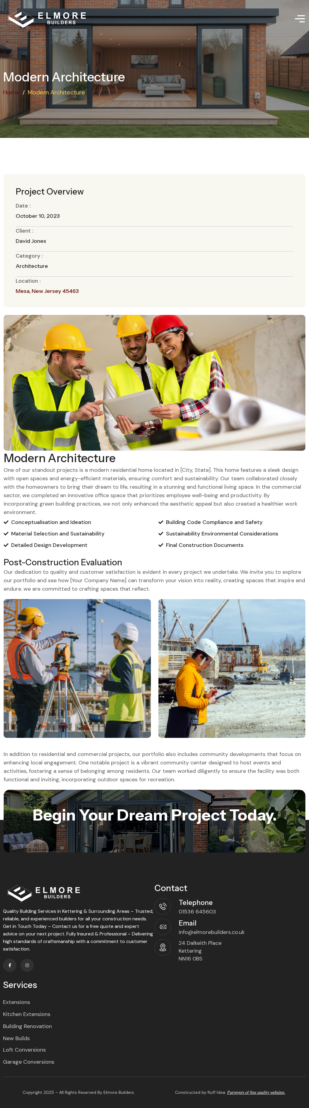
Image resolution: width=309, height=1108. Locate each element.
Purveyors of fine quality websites (255, 1092)
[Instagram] (27, 965)
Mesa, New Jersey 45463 (47, 291)
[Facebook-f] (9, 965)
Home (11, 92)
